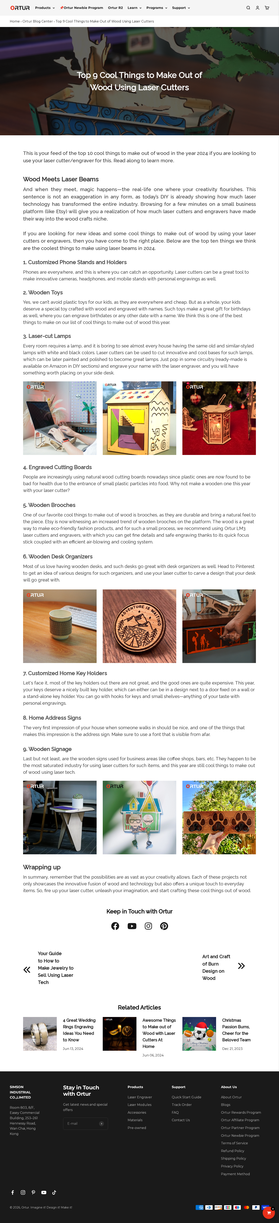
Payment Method (235, 1174)
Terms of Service (234, 1143)
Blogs (225, 1105)
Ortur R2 (115, 8)
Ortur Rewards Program (241, 1112)
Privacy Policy (232, 1166)
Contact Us (181, 1120)
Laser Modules (139, 1105)
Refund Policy (232, 1151)
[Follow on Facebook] (12, 1192)
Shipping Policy (233, 1158)
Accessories (137, 1112)
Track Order (182, 1105)
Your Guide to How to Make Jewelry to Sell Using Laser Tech (56, 968)
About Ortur (231, 1097)
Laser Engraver (140, 1097)
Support (179, 8)
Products (43, 8)
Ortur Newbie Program (240, 1136)
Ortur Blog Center (37, 21)
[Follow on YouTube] (44, 1192)
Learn (132, 8)
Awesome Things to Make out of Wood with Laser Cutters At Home (159, 1033)
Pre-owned (137, 1128)
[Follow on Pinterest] (33, 1192)
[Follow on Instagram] (23, 1192)
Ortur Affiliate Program (240, 1120)
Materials (135, 1120)
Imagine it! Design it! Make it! (51, 1207)
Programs (154, 8)
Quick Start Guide (186, 1097)
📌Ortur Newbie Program (81, 8)
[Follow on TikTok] (54, 1192)
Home (15, 21)
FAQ (175, 1112)
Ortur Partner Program (240, 1128)
